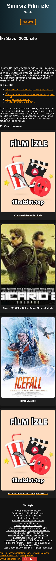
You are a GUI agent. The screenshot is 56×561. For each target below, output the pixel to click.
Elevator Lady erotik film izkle (28, 516)
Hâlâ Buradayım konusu (40, 540)
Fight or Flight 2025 (43, 548)
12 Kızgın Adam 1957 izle (17, 99)
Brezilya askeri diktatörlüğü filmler (28, 513)
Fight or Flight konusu (28, 523)
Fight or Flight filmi (15, 543)
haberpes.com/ (27, 555)
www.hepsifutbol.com (10, 559)
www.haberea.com (9, 555)
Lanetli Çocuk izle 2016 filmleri (28, 538)
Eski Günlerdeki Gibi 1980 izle (20, 102)
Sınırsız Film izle (28, 6)
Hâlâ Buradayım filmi (16, 530)
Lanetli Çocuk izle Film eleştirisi (28, 533)
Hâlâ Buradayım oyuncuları (28, 511)
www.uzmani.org (41, 553)
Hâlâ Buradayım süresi (39, 530)
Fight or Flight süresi (28, 518)
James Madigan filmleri (15, 540)
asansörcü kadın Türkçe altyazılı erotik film (28, 535)
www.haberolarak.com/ (20, 553)
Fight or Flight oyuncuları (38, 543)
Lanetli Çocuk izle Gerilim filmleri (28, 520)
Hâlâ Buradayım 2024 (28, 545)
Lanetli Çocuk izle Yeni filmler (28, 525)
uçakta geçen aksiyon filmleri (18, 548)
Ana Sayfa (28, 22)
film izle (3, 553)
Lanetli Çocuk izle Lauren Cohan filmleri (28, 528)
